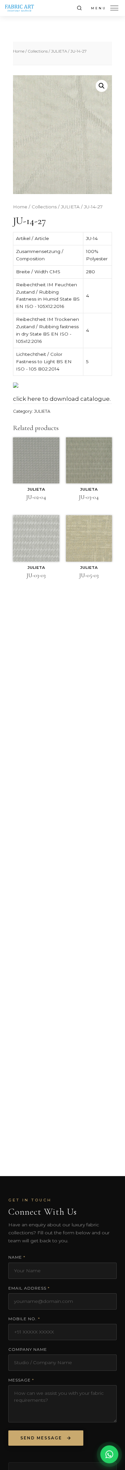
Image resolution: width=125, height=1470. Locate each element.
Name (16, 1257)
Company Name (27, 1349)
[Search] (79, 8)
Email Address (29, 1288)
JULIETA (59, 51)
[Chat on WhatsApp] (109, 1454)
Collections (38, 51)
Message (21, 1379)
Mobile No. (24, 1318)
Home (18, 51)
